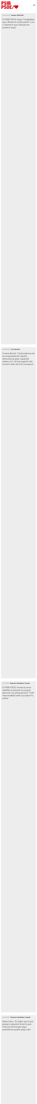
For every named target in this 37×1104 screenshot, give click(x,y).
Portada (13, 15)
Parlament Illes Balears (17, 683)
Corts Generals (15, 349)
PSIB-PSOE (20, 15)
